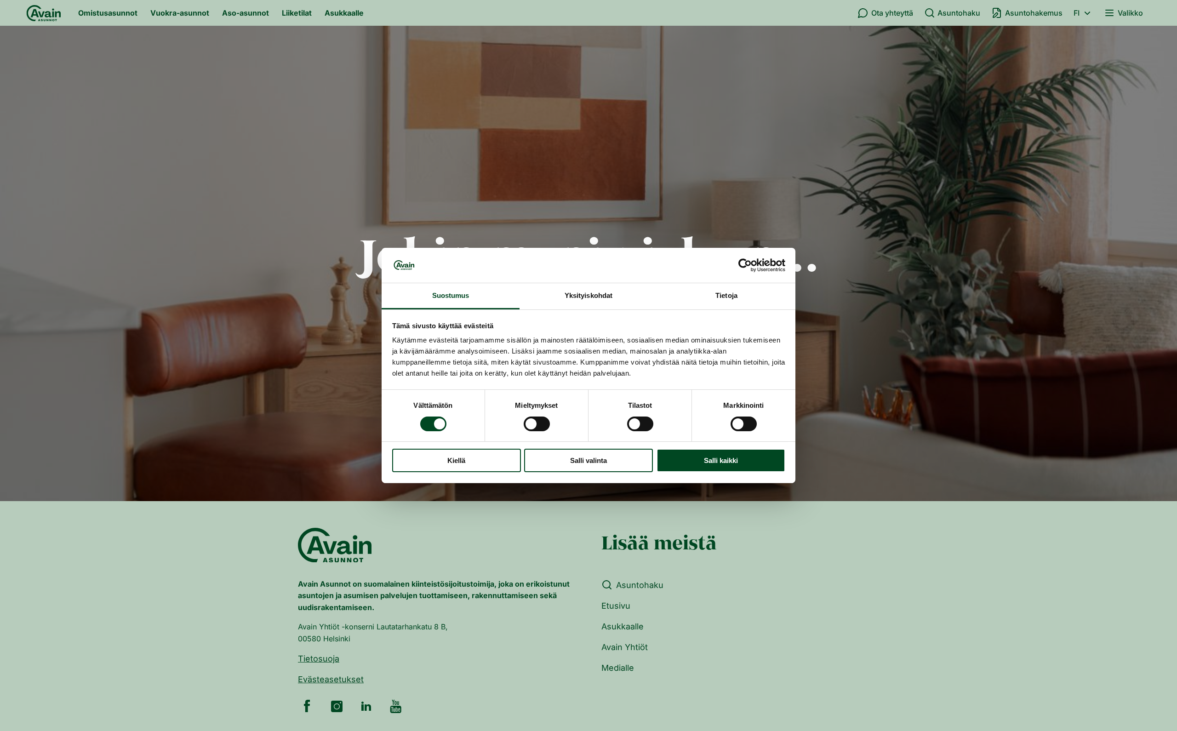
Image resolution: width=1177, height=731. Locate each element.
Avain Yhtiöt (624, 647)
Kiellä (456, 461)
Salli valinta (588, 461)
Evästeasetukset (331, 679)
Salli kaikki (721, 461)
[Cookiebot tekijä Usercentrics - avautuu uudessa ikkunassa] (745, 265)
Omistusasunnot (107, 12)
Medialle (617, 668)
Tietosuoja (318, 658)
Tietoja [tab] (726, 296)
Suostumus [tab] (450, 296)
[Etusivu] (43, 13)
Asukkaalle (344, 12)
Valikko (1130, 12)
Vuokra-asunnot (179, 12)
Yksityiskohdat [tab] (588, 296)
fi (1077, 12)
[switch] (537, 424)
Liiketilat (297, 12)
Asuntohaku (958, 12)
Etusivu (615, 606)
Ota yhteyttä (892, 12)
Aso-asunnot (245, 12)
